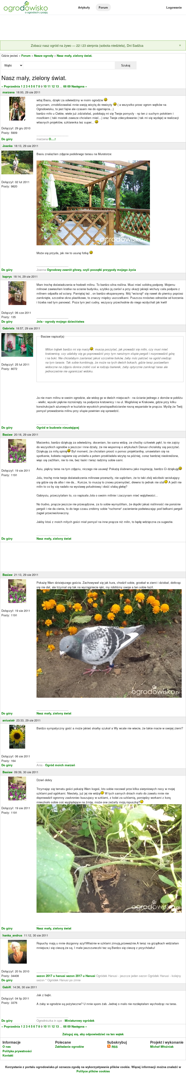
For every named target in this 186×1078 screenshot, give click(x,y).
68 (64, 86)
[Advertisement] (93, 28)
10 (44, 86)
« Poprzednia (10, 86)
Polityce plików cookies (93, 1071)
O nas (6, 1046)
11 (49, 86)
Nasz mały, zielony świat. (74, 55)
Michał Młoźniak (162, 1046)
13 (57, 86)
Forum (103, 7)
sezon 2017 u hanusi (51, 976)
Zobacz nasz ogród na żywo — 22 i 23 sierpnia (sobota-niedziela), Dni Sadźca (87, 45)
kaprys (7, 276)
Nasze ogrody (43, 55)
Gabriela (8, 328)
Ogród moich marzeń (60, 765)
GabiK (6, 987)
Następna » (79, 86)
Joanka (7, 146)
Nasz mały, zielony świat (54, 538)
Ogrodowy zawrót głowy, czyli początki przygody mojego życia (91, 269)
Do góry (6, 139)
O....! (52, 139)
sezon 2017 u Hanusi (80, 976)
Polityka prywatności (17, 1051)
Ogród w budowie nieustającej (58, 427)
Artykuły (84, 7)
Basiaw (7, 434)
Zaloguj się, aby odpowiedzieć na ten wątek (93, 1034)
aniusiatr (8, 720)
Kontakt (7, 1055)
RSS (114, 1047)
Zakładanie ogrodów (69, 1046)
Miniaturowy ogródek (79, 1020)
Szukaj (125, 65)
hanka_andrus (12, 935)
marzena (8, 92)
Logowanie (174, 7)
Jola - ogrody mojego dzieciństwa (60, 321)
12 (53, 86)
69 (69, 86)
